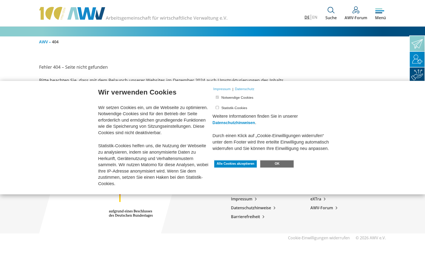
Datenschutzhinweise (251, 207)
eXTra (315, 199)
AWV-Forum (321, 207)
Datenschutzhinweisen (233, 123)
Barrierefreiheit (245, 216)
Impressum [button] (222, 89)
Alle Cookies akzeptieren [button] (235, 164)
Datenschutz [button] (244, 89)
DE (307, 17)
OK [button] (277, 164)
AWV (43, 42)
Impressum (241, 199)
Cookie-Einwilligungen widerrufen (319, 238)
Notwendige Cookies (237, 97)
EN (315, 17)
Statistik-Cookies (234, 108)
